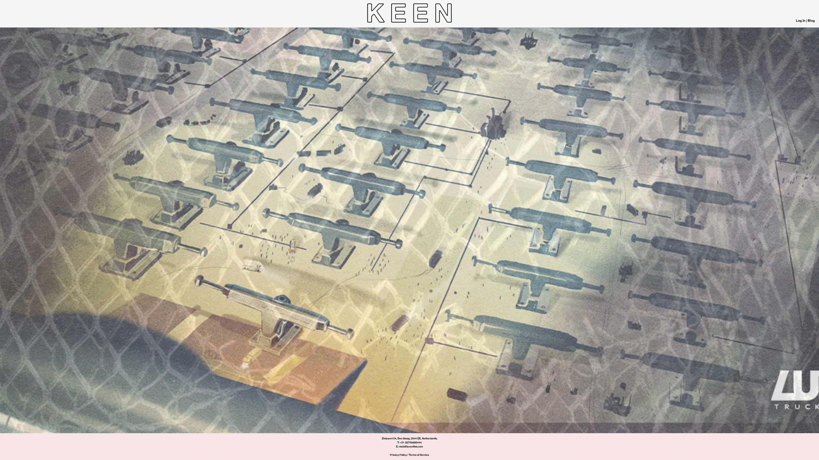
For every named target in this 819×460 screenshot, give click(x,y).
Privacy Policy (398, 454)
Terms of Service (419, 454)
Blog (811, 21)
